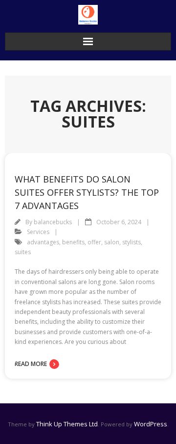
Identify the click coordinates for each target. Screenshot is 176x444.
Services (38, 232)
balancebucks (53, 222)
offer (94, 242)
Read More (31, 364)
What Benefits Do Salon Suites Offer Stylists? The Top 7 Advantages (87, 192)
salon (111, 242)
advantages (43, 242)
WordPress (150, 423)
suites (23, 252)
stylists (131, 242)
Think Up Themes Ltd (67, 423)
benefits (73, 242)
